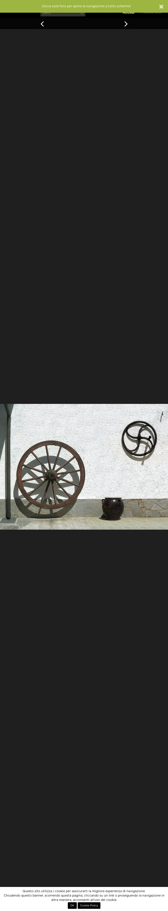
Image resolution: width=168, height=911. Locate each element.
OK (72, 905)
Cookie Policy (89, 905)
